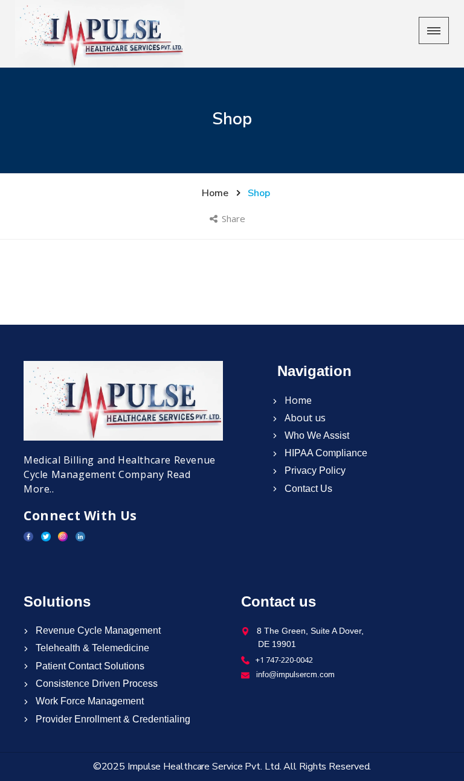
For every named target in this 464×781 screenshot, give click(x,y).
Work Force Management (88, 701)
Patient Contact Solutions (88, 666)
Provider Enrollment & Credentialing (111, 719)
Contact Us (307, 488)
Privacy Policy (314, 470)
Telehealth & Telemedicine (91, 648)
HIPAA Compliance (324, 453)
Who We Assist (315, 435)
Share (235, 218)
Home (297, 400)
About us (304, 417)
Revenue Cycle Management (97, 630)
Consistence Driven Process (95, 683)
